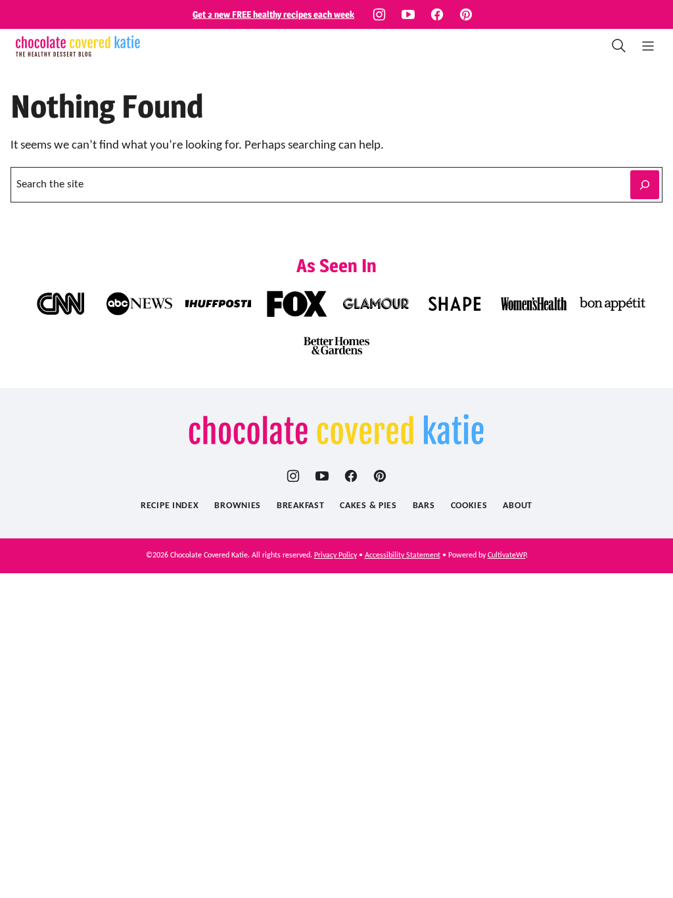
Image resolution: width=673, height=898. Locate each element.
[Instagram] (379, 14)
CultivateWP (507, 555)
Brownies (237, 506)
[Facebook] (437, 14)
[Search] (619, 46)
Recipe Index (169, 506)
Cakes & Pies (368, 506)
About (517, 506)
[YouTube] (408, 14)
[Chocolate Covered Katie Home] (78, 46)
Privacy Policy (335, 555)
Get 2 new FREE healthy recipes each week (273, 14)
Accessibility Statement (402, 555)
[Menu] (648, 46)
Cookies (469, 506)
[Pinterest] (466, 14)
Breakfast (300, 506)
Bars (424, 506)
